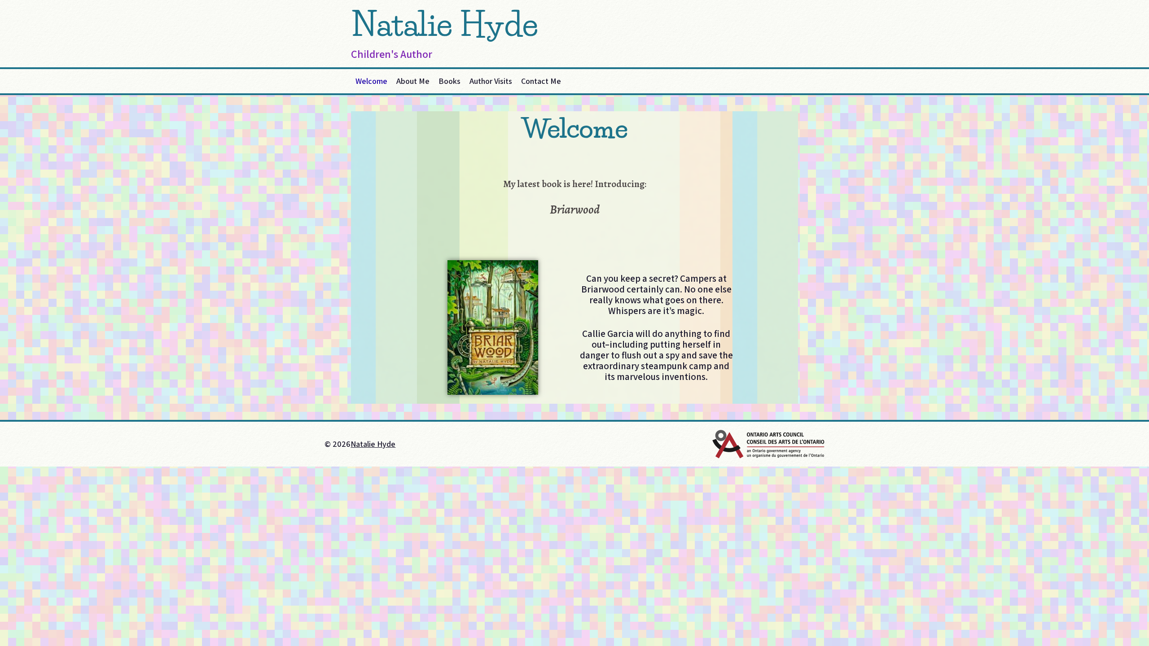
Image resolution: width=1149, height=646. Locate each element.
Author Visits (490, 81)
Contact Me (541, 81)
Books (449, 81)
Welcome (371, 81)
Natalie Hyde (444, 24)
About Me (413, 81)
